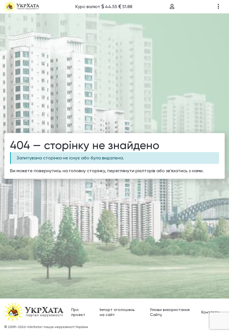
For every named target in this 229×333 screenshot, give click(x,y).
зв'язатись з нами (184, 170)
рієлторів (145, 170)
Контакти (210, 312)
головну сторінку (87, 170)
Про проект (78, 312)
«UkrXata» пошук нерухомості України (57, 327)
